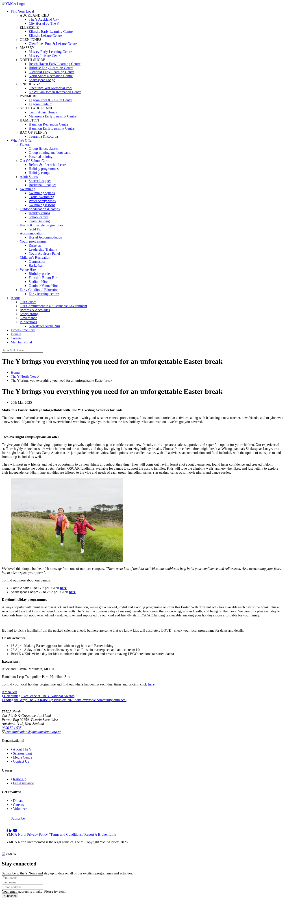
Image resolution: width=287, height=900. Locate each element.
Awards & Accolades (35, 310)
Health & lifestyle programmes (41, 225)
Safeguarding (29, 314)
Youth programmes (33, 241)
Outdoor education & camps (40, 209)
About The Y (22, 749)
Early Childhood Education (39, 290)
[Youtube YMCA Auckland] (15, 830)
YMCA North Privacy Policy (27, 834)
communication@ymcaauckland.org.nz (33, 732)
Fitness (25, 144)
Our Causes (28, 302)
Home (15, 372)
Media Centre (22, 757)
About (15, 298)
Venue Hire (28, 269)
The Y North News (24, 376)
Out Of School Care (34, 161)
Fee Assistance (23, 783)
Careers (16, 338)
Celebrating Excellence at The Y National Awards (38, 696)
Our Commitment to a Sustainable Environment (53, 306)
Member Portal (21, 342)
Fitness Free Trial (23, 330)
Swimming (27, 189)
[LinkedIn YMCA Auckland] (10, 830)
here (151, 684)
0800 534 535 (12, 728)
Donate (16, 334)
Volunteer (20, 809)
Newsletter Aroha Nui (44, 326)
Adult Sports (29, 177)
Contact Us (21, 761)
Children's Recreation (35, 257)
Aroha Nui (9, 692)
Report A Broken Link (100, 834)
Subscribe (18, 818)
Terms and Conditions (66, 834)
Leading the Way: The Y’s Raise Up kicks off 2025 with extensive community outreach (64, 700)
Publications (28, 322)
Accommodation (31, 233)
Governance (28, 318)
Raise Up (19, 779)
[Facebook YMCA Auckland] (7, 830)
